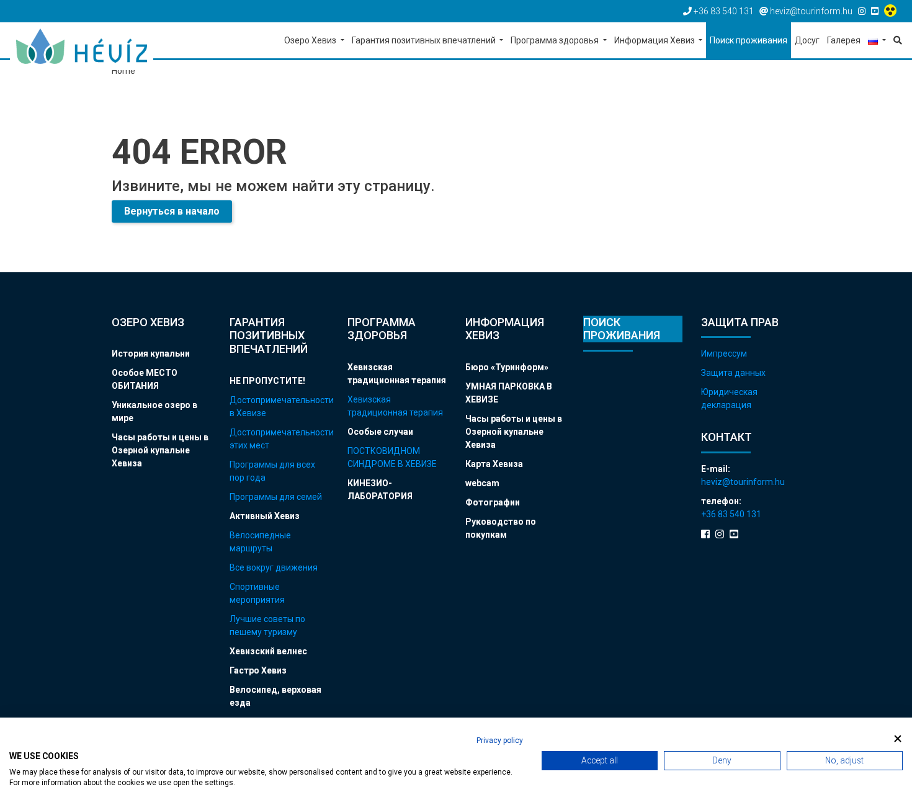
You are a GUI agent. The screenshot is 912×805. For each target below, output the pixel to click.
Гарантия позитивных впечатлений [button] (425, 40)
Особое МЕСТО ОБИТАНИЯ (144, 379)
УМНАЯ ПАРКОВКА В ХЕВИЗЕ (508, 392)
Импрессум (724, 353)
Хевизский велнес (268, 651)
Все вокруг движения (274, 567)
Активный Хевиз (265, 516)
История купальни (151, 353)
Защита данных (733, 373)
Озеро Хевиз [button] (311, 40)
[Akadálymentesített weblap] (892, 11)
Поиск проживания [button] (748, 40)
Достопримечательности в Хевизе (279, 406)
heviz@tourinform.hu (743, 482)
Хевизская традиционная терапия (396, 373)
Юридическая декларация (729, 398)
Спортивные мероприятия (257, 593)
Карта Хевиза (494, 464)
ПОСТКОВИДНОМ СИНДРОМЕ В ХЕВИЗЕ (392, 457)
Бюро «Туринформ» (506, 367)
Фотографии (492, 502)
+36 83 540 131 (731, 514)
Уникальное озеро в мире (154, 411)
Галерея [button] (844, 40)
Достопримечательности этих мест (279, 438)
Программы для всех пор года (272, 471)
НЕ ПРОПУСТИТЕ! (267, 381)
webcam (482, 483)
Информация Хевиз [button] (655, 40)
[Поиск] (896, 40)
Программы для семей (276, 497)
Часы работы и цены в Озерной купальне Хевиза (160, 450)
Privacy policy (499, 740)
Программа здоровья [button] (556, 40)
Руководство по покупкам (500, 528)
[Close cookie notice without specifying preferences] (898, 739)
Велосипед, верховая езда (275, 696)
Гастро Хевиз (258, 670)
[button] (877, 41)
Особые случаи (380, 432)
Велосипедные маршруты (260, 541)
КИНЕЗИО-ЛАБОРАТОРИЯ (380, 489)
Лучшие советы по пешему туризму (267, 625)
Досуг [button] (807, 40)
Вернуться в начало (172, 211)
